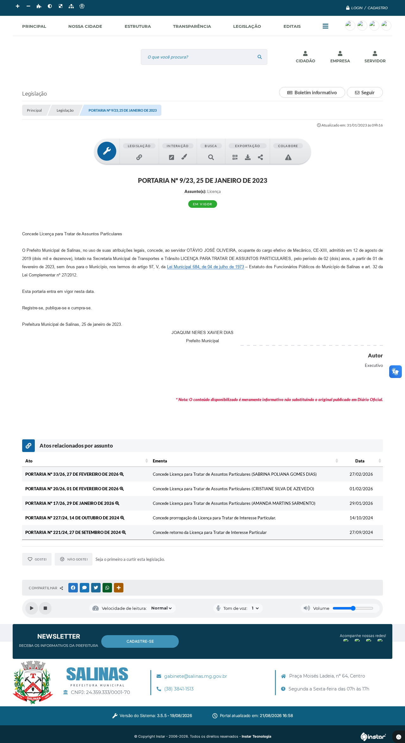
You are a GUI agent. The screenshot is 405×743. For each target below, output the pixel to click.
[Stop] (45, 608)
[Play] (31, 608)
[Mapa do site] (71, 6)
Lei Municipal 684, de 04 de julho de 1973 (205, 266)
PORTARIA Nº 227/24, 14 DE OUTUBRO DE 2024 (72, 517)
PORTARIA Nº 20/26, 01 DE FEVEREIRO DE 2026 (72, 488)
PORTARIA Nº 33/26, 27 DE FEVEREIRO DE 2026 (72, 474)
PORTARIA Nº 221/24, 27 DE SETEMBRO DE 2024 (73, 532)
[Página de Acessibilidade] (82, 6)
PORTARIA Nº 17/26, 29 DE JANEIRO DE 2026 (70, 503)
